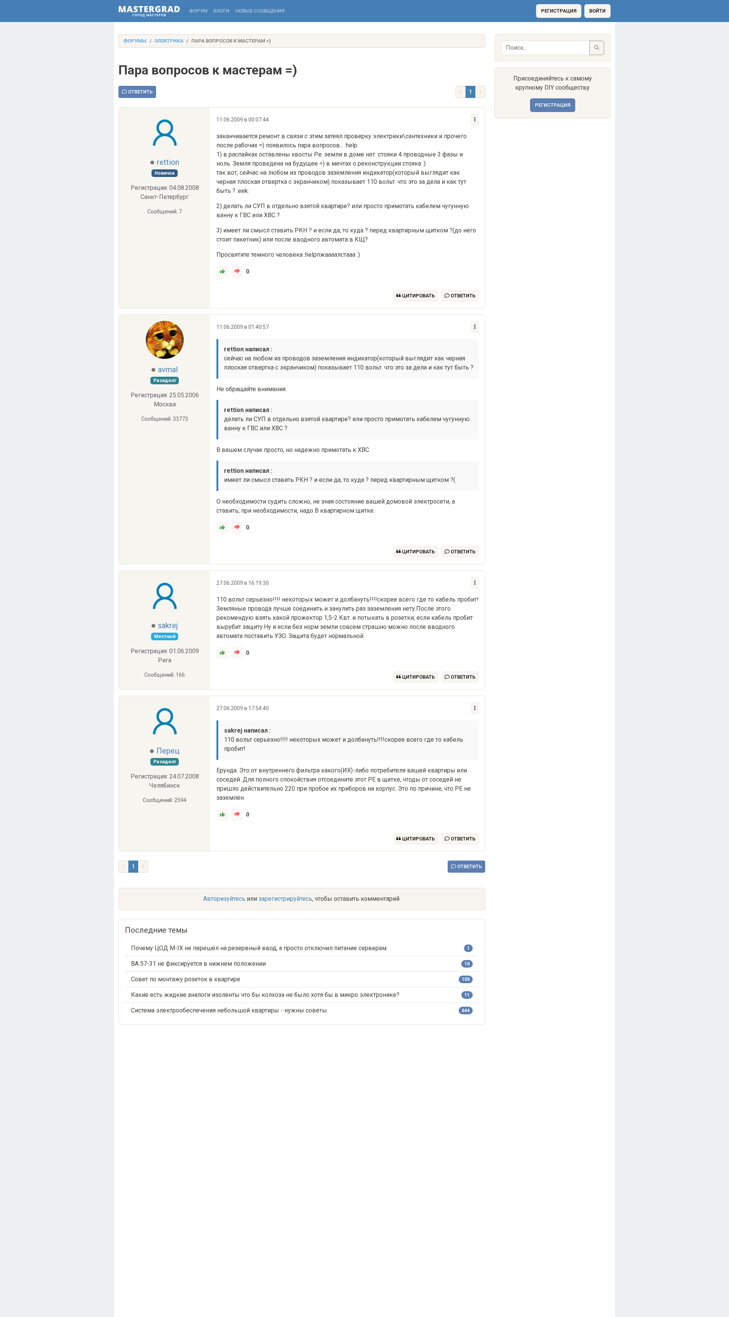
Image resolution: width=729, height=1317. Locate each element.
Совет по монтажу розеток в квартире (185, 979)
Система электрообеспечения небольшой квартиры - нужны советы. (229, 1010)
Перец (167, 750)
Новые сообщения (259, 11)
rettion (168, 162)
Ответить (140, 92)
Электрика (169, 41)
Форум (198, 11)
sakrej (168, 625)
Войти (597, 11)
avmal (168, 369)
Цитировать (418, 295)
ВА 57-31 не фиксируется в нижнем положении (198, 963)
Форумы (135, 41)
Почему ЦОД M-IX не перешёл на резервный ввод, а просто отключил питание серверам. (259, 948)
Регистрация (558, 11)
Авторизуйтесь (224, 898)
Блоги (221, 11)
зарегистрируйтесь (285, 898)
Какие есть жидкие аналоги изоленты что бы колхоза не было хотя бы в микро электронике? (265, 994)
